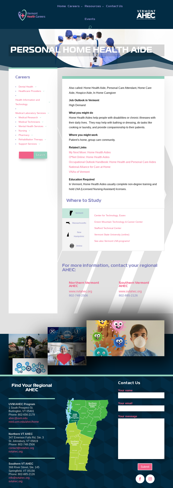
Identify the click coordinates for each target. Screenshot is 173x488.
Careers (74, 6)
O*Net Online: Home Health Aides (89, 157)
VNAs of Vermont (79, 171)
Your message (127, 416)
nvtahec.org (16, 451)
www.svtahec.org (130, 291)
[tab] (75, 213)
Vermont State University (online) (111, 234)
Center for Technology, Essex (110, 215)
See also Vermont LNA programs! (112, 241)
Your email (125, 403)
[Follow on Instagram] (150, 478)
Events (90, 19)
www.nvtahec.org (80, 291)
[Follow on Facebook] (140, 478)
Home (61, 6)
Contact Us (114, 6)
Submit (145, 466)
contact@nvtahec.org (21, 448)
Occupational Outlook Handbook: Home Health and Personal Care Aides (112, 162)
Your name (125, 390)
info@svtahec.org (19, 477)
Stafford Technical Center (107, 228)
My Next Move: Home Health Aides (90, 152)
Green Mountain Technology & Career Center (118, 221)
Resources (93, 6)
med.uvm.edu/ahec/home (24, 421)
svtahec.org (15, 481)
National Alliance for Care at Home (89, 166)
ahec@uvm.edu (18, 418)
